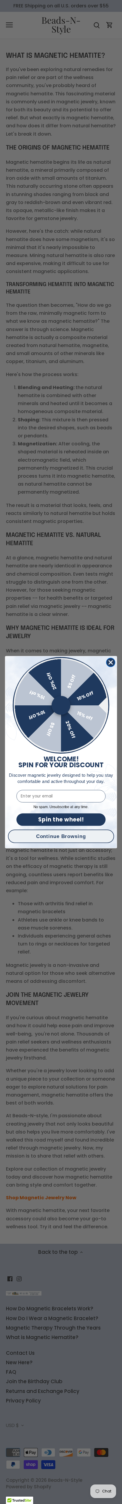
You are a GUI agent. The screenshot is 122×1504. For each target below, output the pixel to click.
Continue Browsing (61, 836)
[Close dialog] (110, 662)
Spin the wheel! (61, 819)
